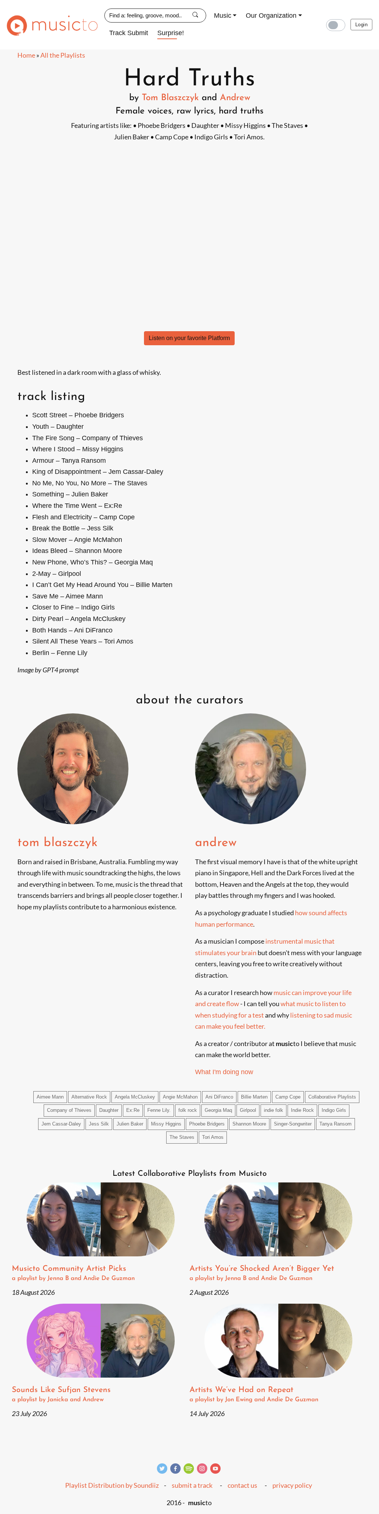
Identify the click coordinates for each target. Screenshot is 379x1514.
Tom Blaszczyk (170, 98)
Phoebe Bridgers (207, 1124)
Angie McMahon (180, 1097)
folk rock (187, 1110)
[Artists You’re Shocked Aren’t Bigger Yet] (278, 1219)
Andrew (235, 98)
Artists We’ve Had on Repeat (254, 1394)
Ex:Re (133, 1110)
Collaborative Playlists (332, 1097)
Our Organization (271, 15)
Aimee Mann (50, 1097)
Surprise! (170, 33)
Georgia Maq (218, 1110)
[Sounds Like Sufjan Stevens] (101, 1341)
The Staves (182, 1137)
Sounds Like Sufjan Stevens (61, 1394)
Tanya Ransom (335, 1124)
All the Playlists (62, 55)
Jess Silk (99, 1124)
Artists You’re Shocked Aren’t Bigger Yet (262, 1273)
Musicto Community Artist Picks (73, 1273)
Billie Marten (254, 1097)
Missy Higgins (166, 1124)
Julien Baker (130, 1124)
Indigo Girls (334, 1110)
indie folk (273, 1110)
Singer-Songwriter (293, 1124)
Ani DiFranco (219, 1097)
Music (222, 15)
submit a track (192, 1485)
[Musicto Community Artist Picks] (101, 1219)
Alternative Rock (89, 1097)
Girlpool (248, 1110)
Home (26, 55)
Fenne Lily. (159, 1110)
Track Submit (128, 33)
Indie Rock (302, 1110)
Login (361, 24)
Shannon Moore (249, 1124)
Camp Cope (288, 1097)
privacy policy (292, 1485)
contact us (242, 1485)
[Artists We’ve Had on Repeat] (278, 1341)
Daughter (108, 1110)
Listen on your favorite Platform (189, 338)
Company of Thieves (69, 1110)
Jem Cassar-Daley (61, 1124)
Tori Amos (213, 1137)
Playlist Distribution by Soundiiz (112, 1485)
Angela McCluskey (135, 1097)
